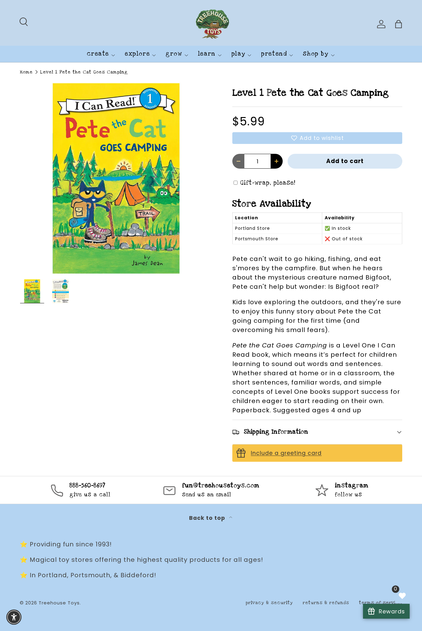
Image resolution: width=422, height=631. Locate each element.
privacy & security (269, 603)
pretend (274, 54)
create (98, 54)
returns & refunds (326, 603)
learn (207, 54)
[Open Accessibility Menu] (14, 617)
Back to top (208, 518)
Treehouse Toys (59, 602)
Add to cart (345, 161)
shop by (315, 54)
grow (174, 54)
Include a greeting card (286, 453)
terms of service (380, 603)
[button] (317, 138)
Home (26, 72)
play (238, 54)
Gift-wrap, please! (267, 183)
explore (137, 54)
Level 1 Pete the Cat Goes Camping (84, 72)
